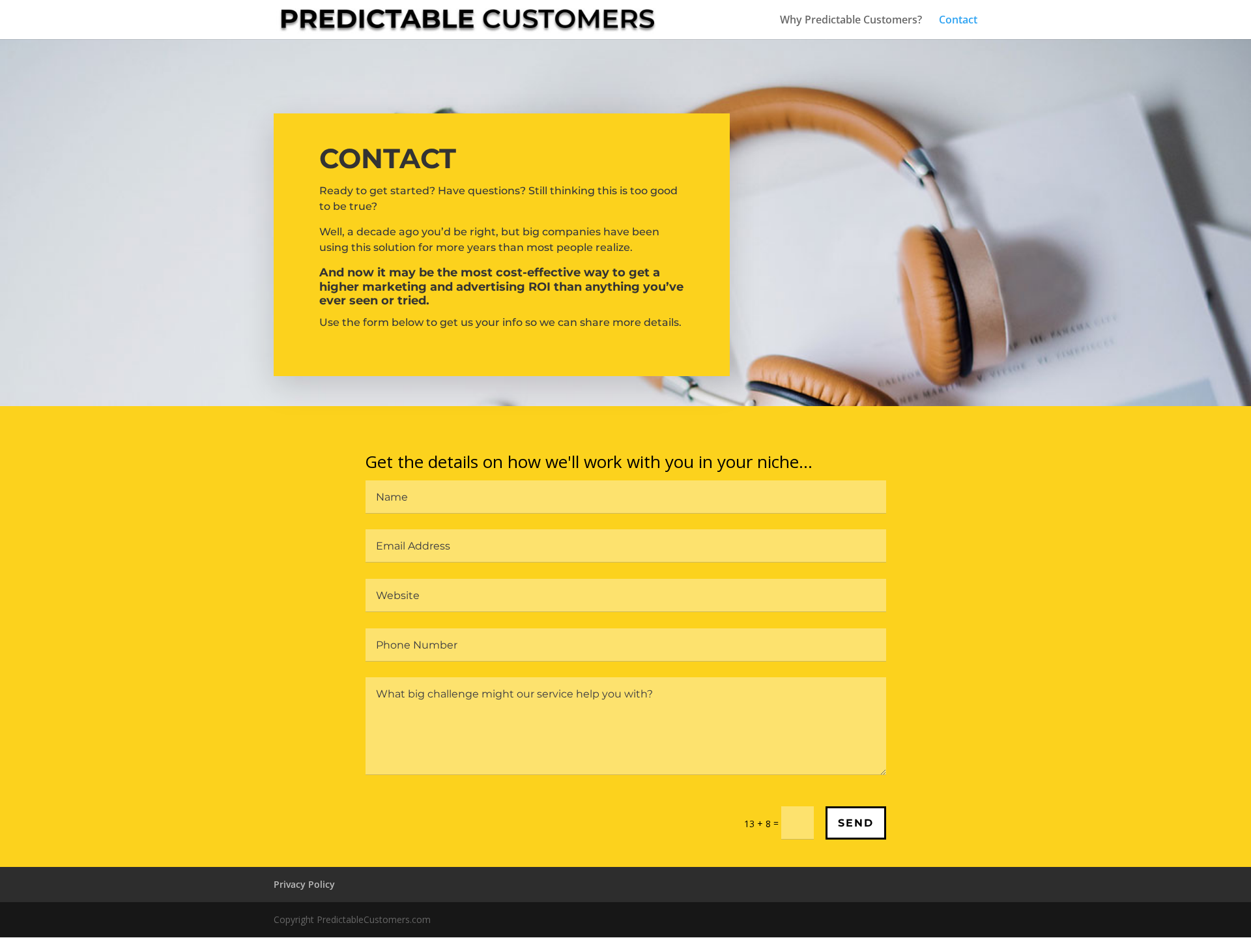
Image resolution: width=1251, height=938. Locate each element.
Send (856, 823)
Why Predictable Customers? (851, 21)
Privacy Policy (304, 884)
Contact (958, 21)
